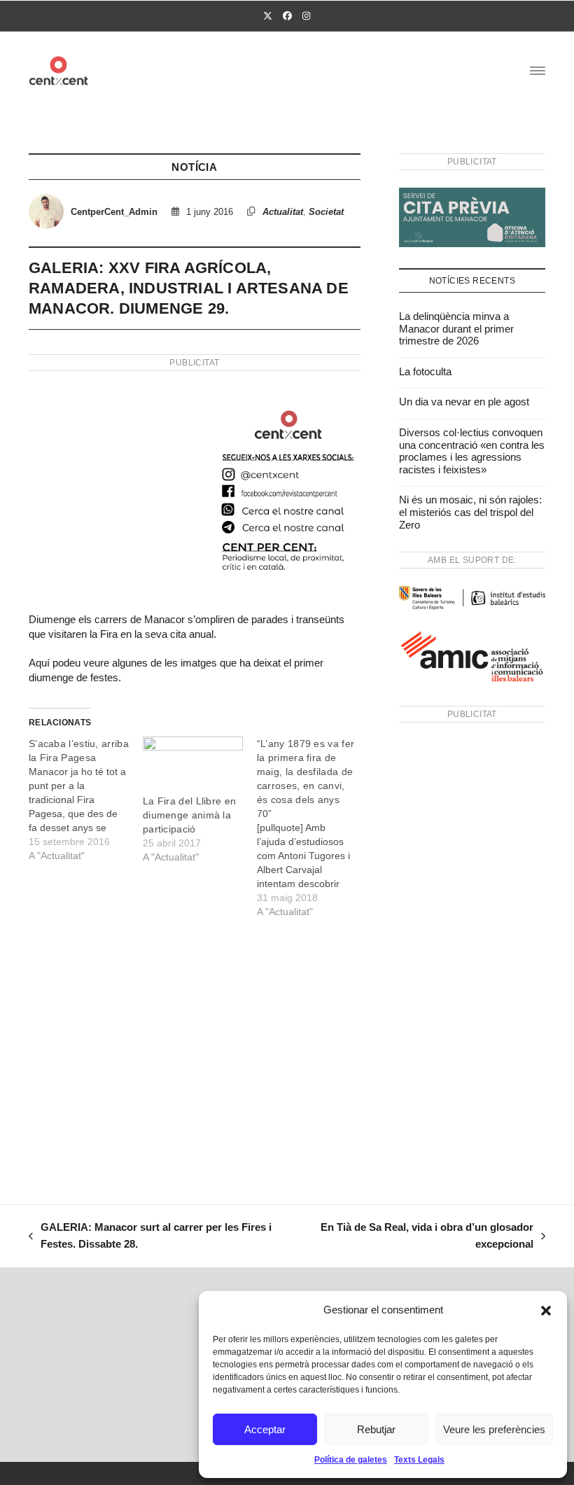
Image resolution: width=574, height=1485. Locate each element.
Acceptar (265, 1429)
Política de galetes (350, 1460)
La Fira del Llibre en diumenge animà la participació (189, 815)
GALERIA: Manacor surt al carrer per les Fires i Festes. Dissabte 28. (150, 1237)
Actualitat (282, 212)
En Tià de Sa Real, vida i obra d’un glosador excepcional (425, 1237)
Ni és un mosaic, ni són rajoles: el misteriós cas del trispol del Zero (470, 512)
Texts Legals (419, 1460)
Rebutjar (376, 1429)
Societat (326, 212)
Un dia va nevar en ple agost (464, 401)
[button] (546, 1311)
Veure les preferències (494, 1429)
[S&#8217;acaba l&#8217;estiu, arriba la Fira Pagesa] (86, 800)
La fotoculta (425, 371)
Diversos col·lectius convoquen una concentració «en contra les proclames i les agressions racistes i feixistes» (472, 450)
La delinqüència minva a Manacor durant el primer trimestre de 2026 (456, 328)
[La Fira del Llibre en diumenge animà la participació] (193, 765)
